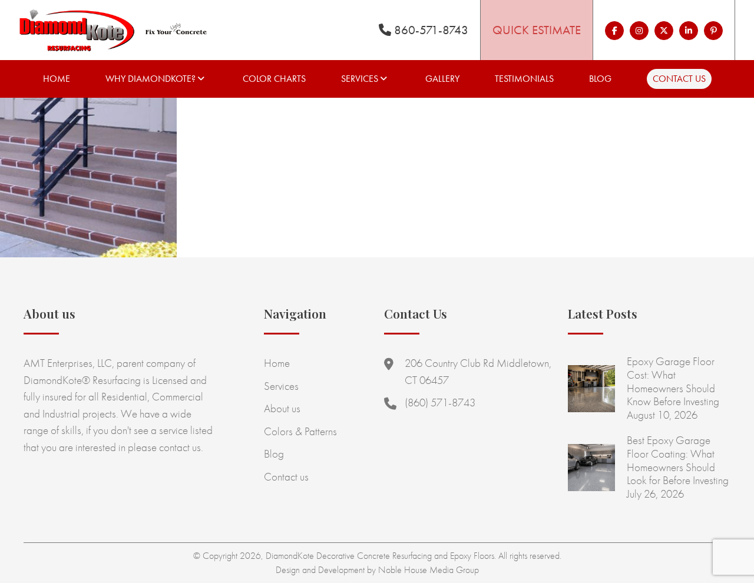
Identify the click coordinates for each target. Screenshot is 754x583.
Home (56, 78)
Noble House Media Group (428, 570)
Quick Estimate (536, 30)
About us (282, 408)
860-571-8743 (429, 30)
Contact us (679, 78)
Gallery (442, 78)
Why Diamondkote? (150, 78)
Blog (600, 78)
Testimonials (524, 78)
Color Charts (274, 78)
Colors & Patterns (300, 431)
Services (359, 78)
